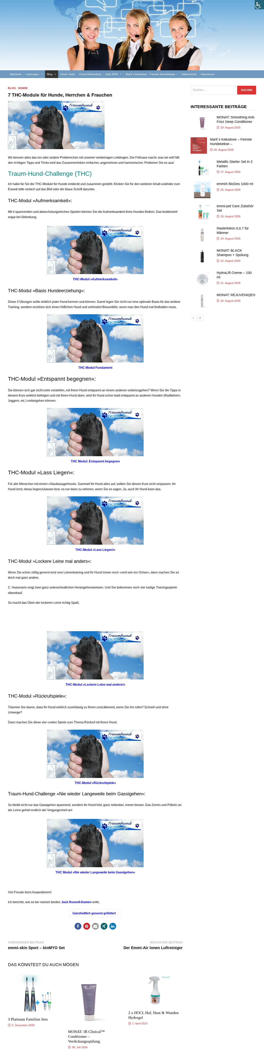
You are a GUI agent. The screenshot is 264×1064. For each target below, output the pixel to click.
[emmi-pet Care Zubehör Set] (202, 206)
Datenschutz (189, 74)
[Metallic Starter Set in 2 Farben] (202, 161)
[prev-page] (193, 318)
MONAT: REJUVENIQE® (236, 295)
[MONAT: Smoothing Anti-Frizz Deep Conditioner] (202, 117)
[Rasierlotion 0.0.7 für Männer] (202, 228)
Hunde (23, 88)
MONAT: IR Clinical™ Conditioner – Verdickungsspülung (86, 1036)
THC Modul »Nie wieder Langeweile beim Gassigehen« (95, 872)
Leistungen (32, 74)
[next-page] (200, 318)
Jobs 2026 (111, 74)
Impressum (208, 74)
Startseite (15, 74)
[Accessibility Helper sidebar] (259, 4)
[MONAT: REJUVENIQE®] (202, 295)
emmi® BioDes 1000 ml (235, 184)
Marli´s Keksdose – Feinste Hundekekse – (151, 74)
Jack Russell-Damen (76, 902)
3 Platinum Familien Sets (28, 1019)
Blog (49, 74)
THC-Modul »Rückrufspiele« (95, 783)
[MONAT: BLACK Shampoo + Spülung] (202, 250)
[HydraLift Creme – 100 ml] (202, 272)
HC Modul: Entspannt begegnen (96, 461)
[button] (78, 926)
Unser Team (67, 74)
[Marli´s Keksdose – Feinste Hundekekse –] (199, 139)
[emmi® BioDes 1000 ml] (202, 184)
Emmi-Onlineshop (90, 74)
